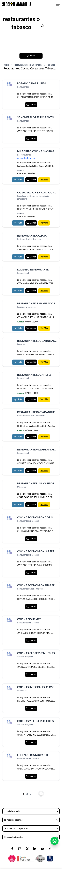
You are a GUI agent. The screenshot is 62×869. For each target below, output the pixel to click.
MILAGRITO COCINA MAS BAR (36, 151)
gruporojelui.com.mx (26, 158)
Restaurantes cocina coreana (28, 65)
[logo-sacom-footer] (31, 856)
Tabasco (51, 65)
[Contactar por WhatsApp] (54, 841)
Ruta (20, 180)
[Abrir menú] (58, 4)
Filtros (32, 56)
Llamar (33, 105)
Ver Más (44, 180)
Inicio (6, 65)
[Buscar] (42, 25)
